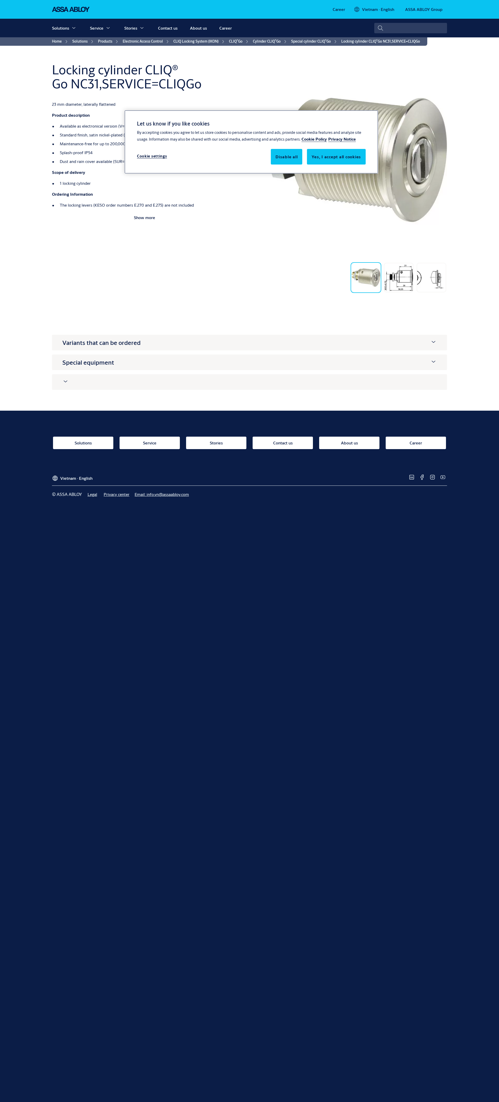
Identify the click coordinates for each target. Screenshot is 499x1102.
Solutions (60, 28)
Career (225, 28)
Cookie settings (152, 156)
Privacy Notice (342, 139)
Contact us (168, 28)
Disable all (286, 156)
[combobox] (410, 28)
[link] (339, 9)
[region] (251, 142)
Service (96, 28)
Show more (144, 217)
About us (198, 28)
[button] (73, 28)
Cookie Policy (314, 139)
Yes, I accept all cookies (336, 156)
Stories (130, 28)
